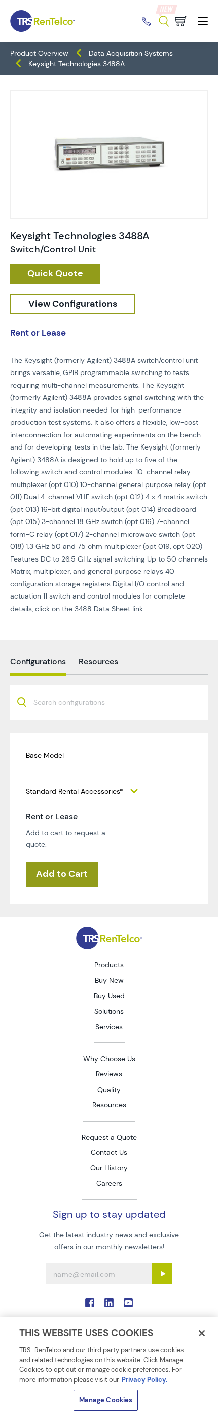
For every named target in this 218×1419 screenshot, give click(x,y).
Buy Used (109, 995)
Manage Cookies (106, 1400)
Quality (109, 1089)
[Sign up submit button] (162, 1273)
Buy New (109, 980)
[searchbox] (75, 703)
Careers (109, 1183)
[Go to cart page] (181, 21)
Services (109, 1026)
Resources (109, 1104)
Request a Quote (109, 1137)
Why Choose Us (109, 1058)
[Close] (202, 1333)
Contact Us (109, 1152)
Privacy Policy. (144, 1379)
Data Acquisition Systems (131, 53)
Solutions (109, 1011)
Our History (109, 1167)
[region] (109, 1368)
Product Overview (39, 53)
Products (109, 964)
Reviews (109, 1073)
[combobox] (109, 702)
